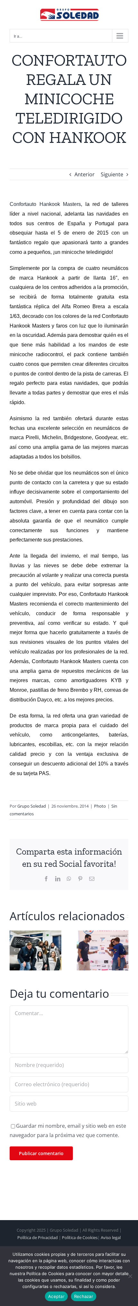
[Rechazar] (130, 1276)
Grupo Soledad (31, 806)
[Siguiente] (123, 950)
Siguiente (112, 174)
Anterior (84, 174)
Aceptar (56, 1296)
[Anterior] (14, 950)
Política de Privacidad (37, 1237)
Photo (100, 806)
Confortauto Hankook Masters (45, 204)
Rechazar (83, 1296)
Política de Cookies (80, 1237)
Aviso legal (111, 1237)
